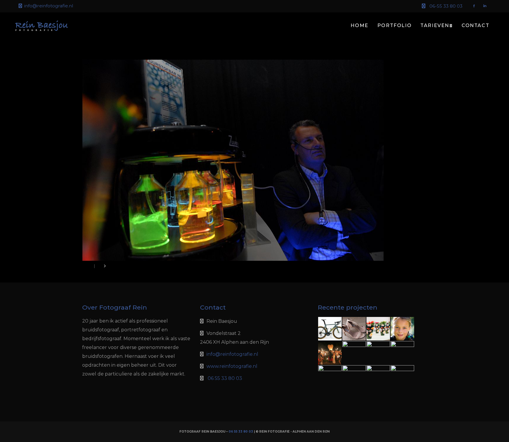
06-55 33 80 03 (445, 6)
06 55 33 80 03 (225, 378)
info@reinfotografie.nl (48, 6)
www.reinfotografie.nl (231, 366)
